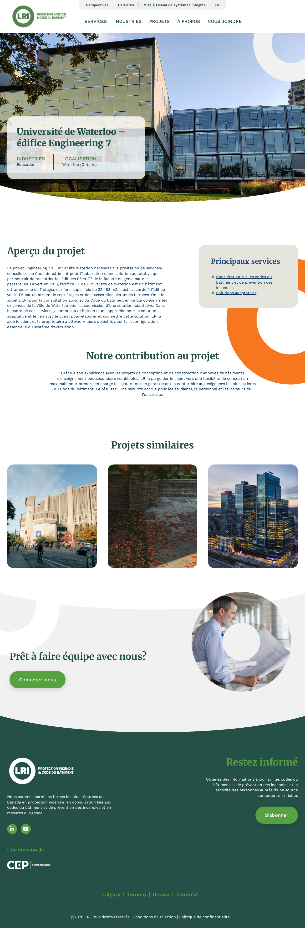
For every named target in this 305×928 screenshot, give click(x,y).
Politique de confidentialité (204, 917)
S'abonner (276, 815)
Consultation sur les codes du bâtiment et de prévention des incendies (244, 282)
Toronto (136, 894)
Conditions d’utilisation (154, 917)
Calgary (111, 894)
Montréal (187, 894)
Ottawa (161, 894)
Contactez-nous (37, 680)
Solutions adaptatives (236, 293)
